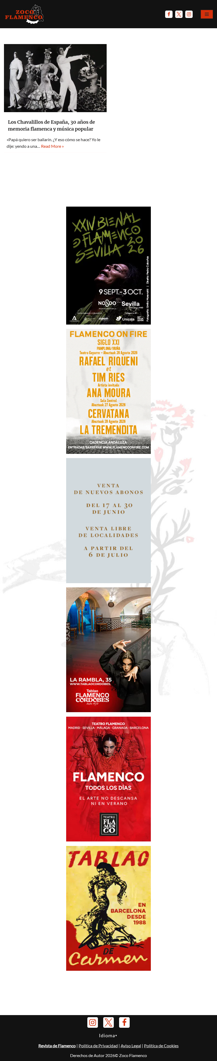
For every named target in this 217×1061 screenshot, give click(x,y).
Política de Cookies (161, 1045)
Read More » (52, 146)
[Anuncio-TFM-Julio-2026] (108, 839)
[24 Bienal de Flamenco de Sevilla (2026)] (108, 322)
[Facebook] (169, 14)
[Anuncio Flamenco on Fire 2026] (108, 452)
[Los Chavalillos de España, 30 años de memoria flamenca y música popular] (55, 78)
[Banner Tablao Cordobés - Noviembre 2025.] (108, 710)
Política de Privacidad (98, 1045)
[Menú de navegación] (207, 14)
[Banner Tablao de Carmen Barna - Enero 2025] (108, 969)
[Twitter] (179, 14)
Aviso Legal (131, 1045)
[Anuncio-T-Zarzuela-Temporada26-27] (108, 581)
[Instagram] (189, 14)
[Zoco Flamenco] (25, 14)
